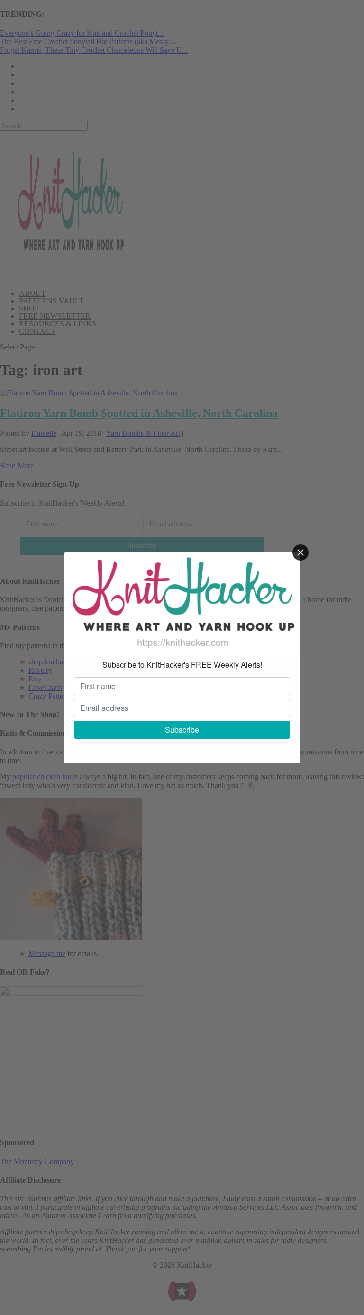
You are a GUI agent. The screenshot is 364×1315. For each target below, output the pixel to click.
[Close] (300, 552)
